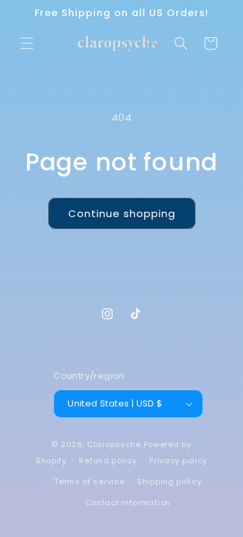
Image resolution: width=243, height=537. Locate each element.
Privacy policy (178, 460)
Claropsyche (114, 444)
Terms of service (89, 481)
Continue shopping (122, 213)
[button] (27, 43)
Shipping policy (169, 481)
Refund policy (107, 460)
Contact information (128, 502)
